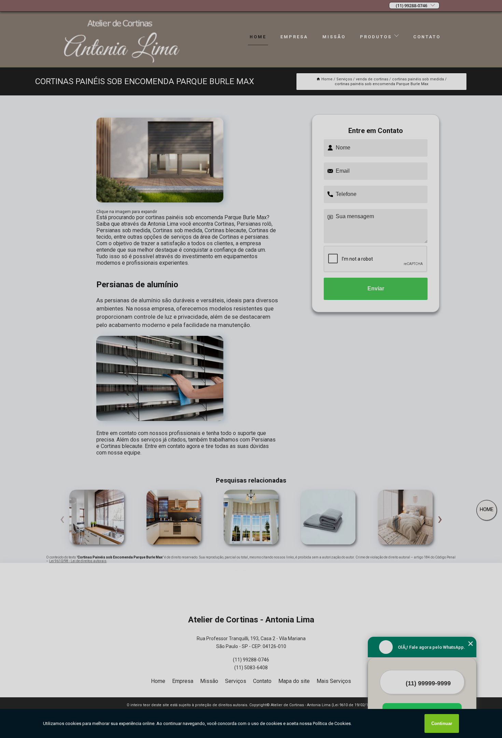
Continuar (441, 723)
